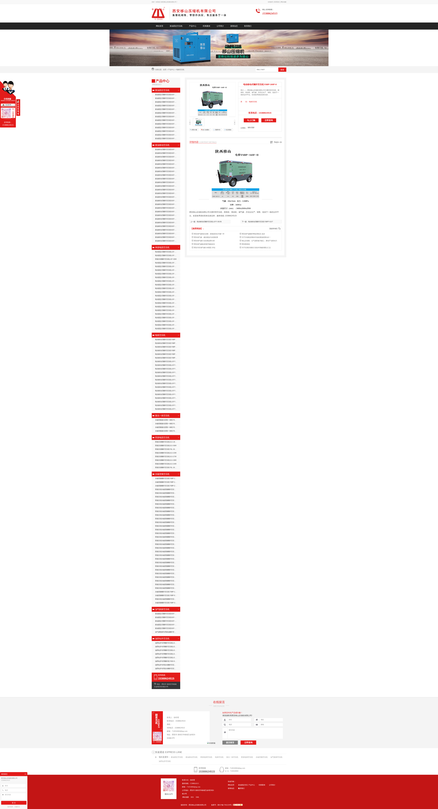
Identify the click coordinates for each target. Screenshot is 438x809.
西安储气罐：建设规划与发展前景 (206, 237)
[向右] (234, 124)
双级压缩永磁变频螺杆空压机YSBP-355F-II (167, 508)
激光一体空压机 (162, 415)
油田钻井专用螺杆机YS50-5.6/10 (167, 661)
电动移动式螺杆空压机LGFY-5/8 (166, 409)
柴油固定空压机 (176, 26)
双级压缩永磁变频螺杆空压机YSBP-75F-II (167, 497)
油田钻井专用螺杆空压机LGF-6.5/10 (167, 643)
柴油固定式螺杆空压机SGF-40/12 (167, 116)
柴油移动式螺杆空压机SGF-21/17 (167, 182)
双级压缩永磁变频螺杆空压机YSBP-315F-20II (167, 573)
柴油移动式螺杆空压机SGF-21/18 (167, 226)
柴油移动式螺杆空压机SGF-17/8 (166, 197)
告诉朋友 (228, 130)
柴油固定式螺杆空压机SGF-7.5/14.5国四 (167, 614)
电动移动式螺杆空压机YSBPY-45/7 (167, 339)
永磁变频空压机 (162, 474)
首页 (164, 69)
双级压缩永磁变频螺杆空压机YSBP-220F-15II (167, 544)
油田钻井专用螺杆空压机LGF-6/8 (167, 657)
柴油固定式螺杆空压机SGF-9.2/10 (167, 138)
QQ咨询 (8, 105)
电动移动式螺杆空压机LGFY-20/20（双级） (167, 391)
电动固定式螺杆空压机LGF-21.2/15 (167, 255)
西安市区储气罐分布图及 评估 (204, 247)
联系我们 (248, 26)
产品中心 (192, 26)
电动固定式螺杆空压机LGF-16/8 (166, 274)
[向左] (189, 124)
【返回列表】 (273, 228)
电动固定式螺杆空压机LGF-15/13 (167, 270)
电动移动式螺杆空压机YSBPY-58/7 (167, 350)
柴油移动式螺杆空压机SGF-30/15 (167, 219)
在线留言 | (271, 2)
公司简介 (220, 26)
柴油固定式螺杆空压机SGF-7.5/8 (167, 625)
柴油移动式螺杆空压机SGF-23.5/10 (167, 215)
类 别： (245, 102)
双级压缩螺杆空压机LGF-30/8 (165, 259)
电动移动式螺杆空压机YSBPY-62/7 (167, 347)
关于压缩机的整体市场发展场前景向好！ (256, 237)
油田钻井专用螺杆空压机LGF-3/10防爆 (167, 646)
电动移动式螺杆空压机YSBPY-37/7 (167, 343)
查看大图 (194, 130)
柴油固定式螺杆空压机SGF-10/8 (166, 109)
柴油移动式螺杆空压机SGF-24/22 (167, 160)
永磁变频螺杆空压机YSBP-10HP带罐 (167, 482)
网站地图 (283, 2)
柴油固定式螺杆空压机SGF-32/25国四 (167, 124)
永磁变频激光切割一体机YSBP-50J (167, 427)
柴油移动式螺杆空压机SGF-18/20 (167, 175)
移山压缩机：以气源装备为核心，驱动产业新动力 (259, 241)
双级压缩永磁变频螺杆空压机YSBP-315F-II (167, 577)
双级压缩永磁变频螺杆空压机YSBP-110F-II (167, 489)
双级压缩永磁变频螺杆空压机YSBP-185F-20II (167, 526)
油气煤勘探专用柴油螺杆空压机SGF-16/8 (167, 632)
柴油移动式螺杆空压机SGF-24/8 (166, 241)
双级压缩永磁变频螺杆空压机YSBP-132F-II (167, 500)
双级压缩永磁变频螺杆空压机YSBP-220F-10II (167, 540)
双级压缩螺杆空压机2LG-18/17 (166, 442)
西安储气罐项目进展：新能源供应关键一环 (209, 234)
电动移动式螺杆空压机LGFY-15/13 (167, 376)
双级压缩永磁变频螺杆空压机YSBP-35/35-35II (167, 504)
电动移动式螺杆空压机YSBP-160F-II (167, 358)
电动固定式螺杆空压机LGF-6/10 (166, 328)
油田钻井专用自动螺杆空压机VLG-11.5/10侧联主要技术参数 (167, 665)
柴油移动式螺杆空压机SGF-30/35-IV (167, 237)
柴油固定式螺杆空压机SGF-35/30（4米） (167, 98)
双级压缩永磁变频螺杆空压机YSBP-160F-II (167, 599)
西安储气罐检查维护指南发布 (204, 244)
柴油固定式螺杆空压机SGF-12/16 (167, 135)
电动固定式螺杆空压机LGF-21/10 (167, 252)
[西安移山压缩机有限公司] (161, 14)
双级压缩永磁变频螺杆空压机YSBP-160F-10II (167, 515)
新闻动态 (234, 26)
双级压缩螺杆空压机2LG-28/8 (165, 460)
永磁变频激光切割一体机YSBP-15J (167, 420)
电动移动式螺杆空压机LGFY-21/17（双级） (167, 398)
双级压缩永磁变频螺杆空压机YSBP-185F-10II (167, 519)
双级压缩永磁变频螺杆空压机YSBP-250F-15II (167, 551)
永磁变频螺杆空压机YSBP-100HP (167, 592)
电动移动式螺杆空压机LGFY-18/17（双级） (167, 387)
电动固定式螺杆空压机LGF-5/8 (166, 317)
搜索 (282, 70)
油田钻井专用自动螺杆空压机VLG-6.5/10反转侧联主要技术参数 (167, 668)
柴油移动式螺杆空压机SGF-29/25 (167, 157)
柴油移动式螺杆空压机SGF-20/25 (167, 168)
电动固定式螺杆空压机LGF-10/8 (166, 263)
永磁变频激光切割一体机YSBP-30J (167, 423)
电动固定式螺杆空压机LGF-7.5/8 (167, 325)
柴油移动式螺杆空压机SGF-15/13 (167, 204)
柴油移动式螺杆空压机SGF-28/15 (167, 164)
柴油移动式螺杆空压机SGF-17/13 (167, 193)
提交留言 (230, 742)
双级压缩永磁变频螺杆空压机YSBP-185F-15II (167, 522)
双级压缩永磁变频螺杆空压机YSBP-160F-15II (167, 511)
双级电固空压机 (162, 437)
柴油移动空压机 (162, 145)
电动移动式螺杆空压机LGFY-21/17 (167, 394)
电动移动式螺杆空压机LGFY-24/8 (167, 402)
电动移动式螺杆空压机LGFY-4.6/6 (167, 405)
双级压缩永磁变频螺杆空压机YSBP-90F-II (167, 493)
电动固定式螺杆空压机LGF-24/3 (166, 285)
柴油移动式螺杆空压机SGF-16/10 (167, 230)
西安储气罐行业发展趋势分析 (204, 241)
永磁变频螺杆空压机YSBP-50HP (166, 595)
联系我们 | (277, 2)
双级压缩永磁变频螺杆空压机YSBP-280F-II (167, 562)
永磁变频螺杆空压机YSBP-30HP (166, 603)
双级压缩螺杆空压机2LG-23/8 (165, 453)
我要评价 (217, 130)
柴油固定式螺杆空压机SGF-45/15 (167, 120)
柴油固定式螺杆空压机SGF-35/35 (167, 94)
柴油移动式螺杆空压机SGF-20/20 (167, 171)
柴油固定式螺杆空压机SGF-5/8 (166, 617)
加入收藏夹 (206, 130)
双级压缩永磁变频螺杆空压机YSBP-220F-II (167, 581)
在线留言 (219, 702)
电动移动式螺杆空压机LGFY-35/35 (167, 361)
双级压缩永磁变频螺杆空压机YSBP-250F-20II (167, 555)
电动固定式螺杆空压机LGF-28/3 (166, 299)
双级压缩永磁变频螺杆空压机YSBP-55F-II (167, 588)
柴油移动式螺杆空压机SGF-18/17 (167, 190)
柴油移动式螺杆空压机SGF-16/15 (167, 201)
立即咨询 (269, 120)
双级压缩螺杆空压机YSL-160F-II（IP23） (167, 449)
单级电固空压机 (162, 247)
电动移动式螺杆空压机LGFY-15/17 (167, 380)
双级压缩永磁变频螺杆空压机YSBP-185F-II (167, 584)
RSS (192, 797)
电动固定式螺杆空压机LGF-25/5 (166, 296)
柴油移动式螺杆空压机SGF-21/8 (166, 153)
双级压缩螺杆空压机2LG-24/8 (165, 464)
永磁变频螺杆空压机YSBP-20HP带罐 (167, 486)
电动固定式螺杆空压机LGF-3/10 (166, 303)
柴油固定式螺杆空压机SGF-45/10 (167, 113)
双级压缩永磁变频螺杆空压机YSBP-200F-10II (167, 529)
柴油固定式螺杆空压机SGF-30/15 (167, 131)
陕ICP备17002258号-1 (225, 805)
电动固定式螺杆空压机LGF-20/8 (166, 277)
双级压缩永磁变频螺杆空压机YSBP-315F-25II (167, 570)
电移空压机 (180, 69)
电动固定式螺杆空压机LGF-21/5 (166, 288)
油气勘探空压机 (162, 609)
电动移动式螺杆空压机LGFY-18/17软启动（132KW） (167, 369)
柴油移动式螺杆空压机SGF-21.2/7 (167, 211)
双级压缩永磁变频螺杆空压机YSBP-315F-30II (167, 566)
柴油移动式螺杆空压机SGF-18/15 (167, 149)
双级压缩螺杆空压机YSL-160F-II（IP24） (167, 467)
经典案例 (206, 26)
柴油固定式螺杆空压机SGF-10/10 (167, 628)
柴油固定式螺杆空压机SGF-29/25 (167, 102)
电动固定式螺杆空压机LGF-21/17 (167, 281)
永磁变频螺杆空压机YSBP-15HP (166, 478)
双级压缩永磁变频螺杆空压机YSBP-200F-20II (167, 533)
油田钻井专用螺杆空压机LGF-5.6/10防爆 (167, 654)
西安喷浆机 (246, 244)
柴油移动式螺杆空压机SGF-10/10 (167, 233)
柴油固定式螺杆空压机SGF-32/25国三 (167, 127)
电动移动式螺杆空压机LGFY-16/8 (167, 383)
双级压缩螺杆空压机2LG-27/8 (165, 456)
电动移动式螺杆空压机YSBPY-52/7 (167, 354)
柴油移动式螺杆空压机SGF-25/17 (167, 179)
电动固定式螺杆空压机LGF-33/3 (166, 314)
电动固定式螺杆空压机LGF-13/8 (166, 266)
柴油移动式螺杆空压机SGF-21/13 (167, 186)
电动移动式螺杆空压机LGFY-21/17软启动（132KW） (167, 365)
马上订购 (251, 120)
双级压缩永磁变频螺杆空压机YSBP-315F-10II (167, 559)
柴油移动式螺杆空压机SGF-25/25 (167, 222)
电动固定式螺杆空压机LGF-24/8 (166, 292)
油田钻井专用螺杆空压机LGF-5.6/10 (167, 650)
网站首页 (159, 26)
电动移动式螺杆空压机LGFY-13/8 (167, 372)
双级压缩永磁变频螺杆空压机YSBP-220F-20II (167, 537)
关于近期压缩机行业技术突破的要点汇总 (256, 247)
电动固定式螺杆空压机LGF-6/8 (166, 321)
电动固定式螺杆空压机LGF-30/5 (166, 310)
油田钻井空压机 (162, 638)
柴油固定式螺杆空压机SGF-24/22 (167, 105)
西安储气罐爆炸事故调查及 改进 (253, 234)
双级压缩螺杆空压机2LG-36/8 (165, 445)
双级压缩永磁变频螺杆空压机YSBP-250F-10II (167, 548)
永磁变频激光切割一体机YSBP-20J (167, 431)
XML (198, 797)
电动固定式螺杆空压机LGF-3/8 (166, 307)
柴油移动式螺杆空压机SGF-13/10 (167, 208)
